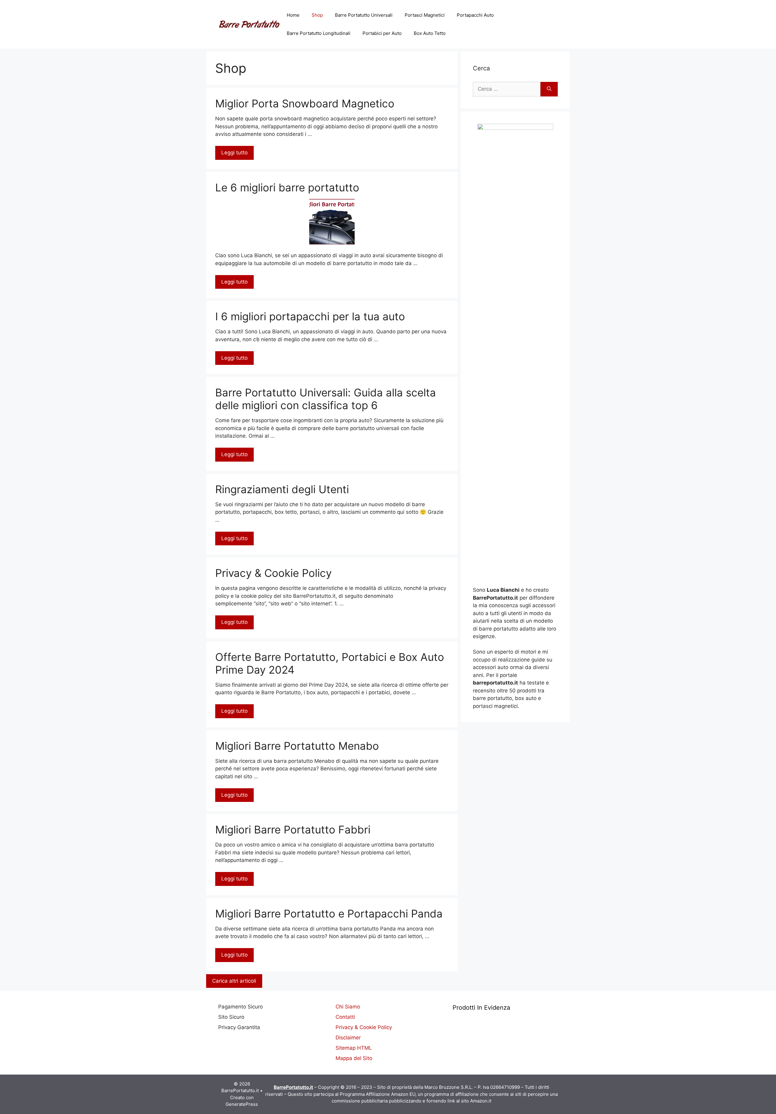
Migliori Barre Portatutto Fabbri (292, 829)
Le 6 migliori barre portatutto (287, 187)
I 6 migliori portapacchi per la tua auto (310, 316)
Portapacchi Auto (475, 15)
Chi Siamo (348, 1007)
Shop (317, 15)
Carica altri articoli (234, 981)
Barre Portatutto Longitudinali (318, 33)
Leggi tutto (234, 153)
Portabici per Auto (382, 33)
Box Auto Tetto (430, 33)
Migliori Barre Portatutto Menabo (297, 745)
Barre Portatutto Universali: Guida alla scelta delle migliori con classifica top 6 (325, 399)
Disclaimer (348, 1038)
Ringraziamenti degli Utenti (282, 489)
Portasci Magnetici (425, 15)
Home (293, 15)
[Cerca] (549, 89)
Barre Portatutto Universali (364, 15)
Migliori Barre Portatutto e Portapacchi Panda (329, 913)
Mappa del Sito (354, 1058)
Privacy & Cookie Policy (273, 573)
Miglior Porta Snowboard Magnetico (304, 103)
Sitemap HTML (354, 1048)
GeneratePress (242, 1104)
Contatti (345, 1017)
